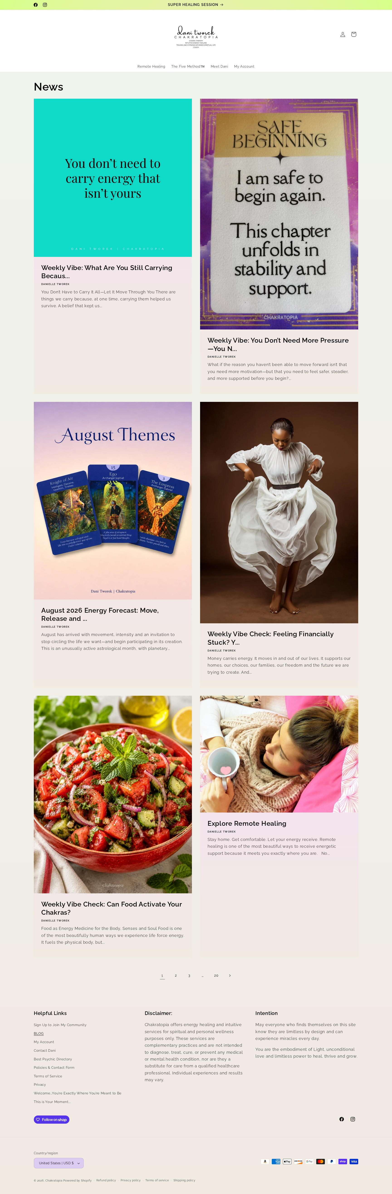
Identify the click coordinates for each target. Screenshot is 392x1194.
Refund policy (106, 1180)
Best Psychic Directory (53, 1059)
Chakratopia (53, 1180)
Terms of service (157, 1180)
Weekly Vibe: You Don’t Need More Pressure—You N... (278, 345)
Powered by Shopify (77, 1180)
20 (216, 975)
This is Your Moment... (52, 1102)
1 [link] (162, 975)
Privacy (40, 1085)
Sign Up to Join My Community (60, 1025)
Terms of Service (48, 1076)
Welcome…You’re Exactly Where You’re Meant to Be (78, 1093)
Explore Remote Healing (247, 823)
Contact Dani (45, 1051)
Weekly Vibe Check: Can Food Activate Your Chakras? (111, 908)
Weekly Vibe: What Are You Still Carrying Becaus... (106, 272)
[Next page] (229, 975)
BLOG (39, 1034)
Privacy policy (131, 1180)
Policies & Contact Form (54, 1068)
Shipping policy (185, 1180)
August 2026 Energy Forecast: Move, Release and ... (100, 615)
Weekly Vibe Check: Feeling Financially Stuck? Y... (270, 638)
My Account (44, 1042)
